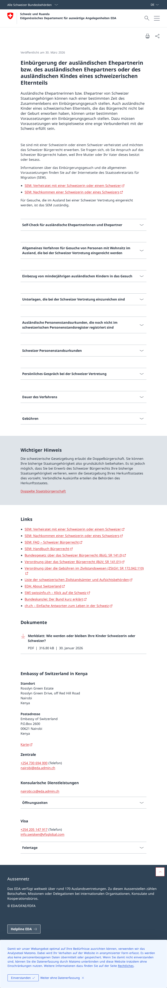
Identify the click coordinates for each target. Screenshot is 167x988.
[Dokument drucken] (147, 36)
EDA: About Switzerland (43, 586)
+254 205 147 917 (34, 829)
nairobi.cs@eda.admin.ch (40, 791)
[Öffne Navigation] (157, 18)
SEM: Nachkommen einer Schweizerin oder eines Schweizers (72, 192)
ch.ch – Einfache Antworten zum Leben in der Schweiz (67, 605)
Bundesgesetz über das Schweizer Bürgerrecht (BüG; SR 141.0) (73, 555)
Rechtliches (126, 966)
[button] (160, 871)
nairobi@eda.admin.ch (38, 768)
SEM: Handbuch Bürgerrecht (47, 548)
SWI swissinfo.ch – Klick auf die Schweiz (56, 592)
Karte (25, 744)
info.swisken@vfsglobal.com (42, 834)
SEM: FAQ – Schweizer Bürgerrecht (52, 542)
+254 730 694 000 (34, 763)
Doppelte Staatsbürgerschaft (43, 491)
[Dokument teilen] (157, 36)
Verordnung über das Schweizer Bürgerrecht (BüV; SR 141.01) (73, 562)
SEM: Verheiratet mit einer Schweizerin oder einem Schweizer (73, 185)
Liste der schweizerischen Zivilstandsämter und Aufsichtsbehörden (77, 579)
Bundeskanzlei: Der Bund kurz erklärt (54, 599)
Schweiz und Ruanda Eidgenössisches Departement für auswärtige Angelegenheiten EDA (68, 16)
